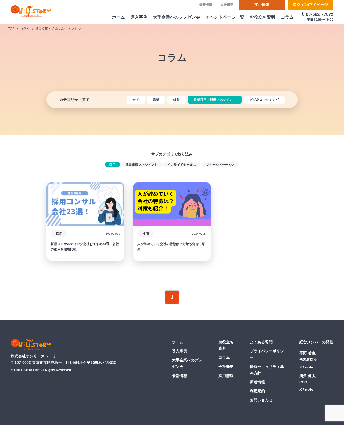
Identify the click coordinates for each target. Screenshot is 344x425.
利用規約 (257, 391)
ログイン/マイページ (310, 4)
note (309, 367)
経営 (176, 100)
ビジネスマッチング (264, 100)
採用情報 (261, 4)
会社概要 (226, 5)
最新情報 (205, 5)
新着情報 (257, 382)
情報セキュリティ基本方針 (267, 369)
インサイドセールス (181, 165)
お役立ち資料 (262, 17)
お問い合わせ (261, 400)
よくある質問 (261, 342)
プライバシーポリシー (267, 354)
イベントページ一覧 (225, 17)
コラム (287, 17)
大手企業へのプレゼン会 (176, 17)
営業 (156, 100)
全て (135, 100)
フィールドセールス (220, 165)
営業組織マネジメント (141, 165)
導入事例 (139, 17)
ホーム (118, 17)
